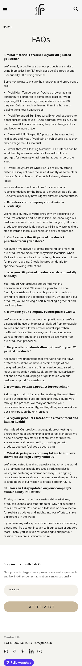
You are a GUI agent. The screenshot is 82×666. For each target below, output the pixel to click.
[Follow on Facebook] (14, 652)
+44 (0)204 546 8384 (18, 642)
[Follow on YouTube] (39, 652)
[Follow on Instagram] (6, 652)
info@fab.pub (43, 642)
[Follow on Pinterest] (23, 651)
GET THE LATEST (41, 607)
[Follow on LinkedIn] (31, 652)
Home (6, 27)
